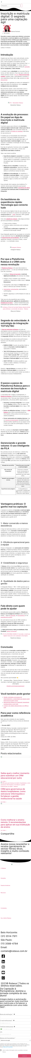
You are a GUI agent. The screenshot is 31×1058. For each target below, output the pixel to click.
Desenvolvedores (5, 885)
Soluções (3, 878)
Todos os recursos (6, 905)
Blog (2, 910)
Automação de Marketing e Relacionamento (13, 894)
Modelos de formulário (7, 897)
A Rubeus (3, 868)
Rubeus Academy (5, 912)
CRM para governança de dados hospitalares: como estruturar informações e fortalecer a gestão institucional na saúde (13, 794)
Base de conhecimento (7, 925)
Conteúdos (4, 908)
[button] (15, 868)
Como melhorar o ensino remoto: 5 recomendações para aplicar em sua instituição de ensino (15, 823)
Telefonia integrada (6, 902)
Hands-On (3, 919)
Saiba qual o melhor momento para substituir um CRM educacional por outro (15, 775)
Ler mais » (3, 781)
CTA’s (2, 900)
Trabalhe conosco (5, 875)
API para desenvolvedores (8, 887)
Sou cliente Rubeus (6, 918)
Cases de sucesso (6, 870)
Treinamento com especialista (9, 922)
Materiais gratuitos (6, 915)
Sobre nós (3, 872)
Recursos (3, 892)
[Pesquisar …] (10, 5)
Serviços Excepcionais (7, 928)
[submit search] (21, 5)
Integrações (4, 890)
